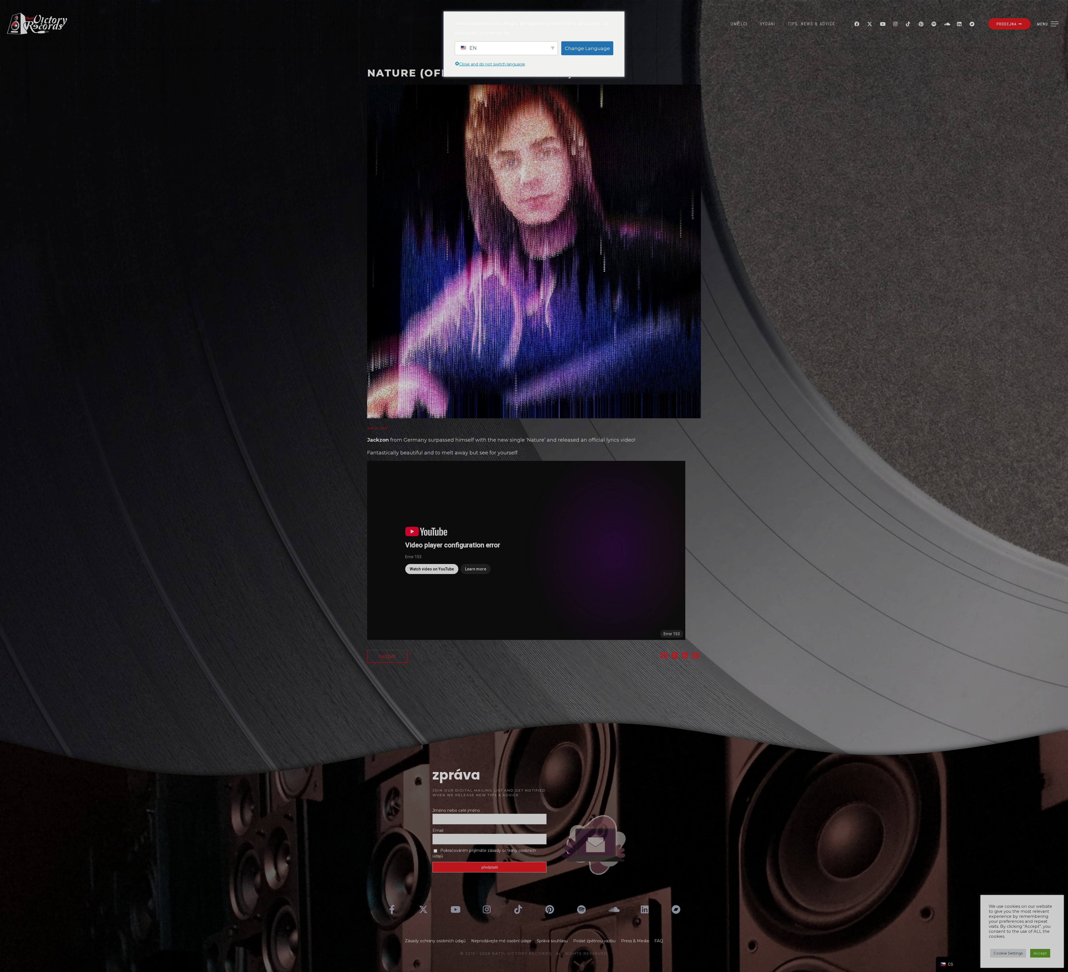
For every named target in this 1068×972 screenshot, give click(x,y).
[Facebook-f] (391, 909)
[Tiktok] (908, 24)
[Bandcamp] (972, 24)
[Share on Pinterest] (695, 656)
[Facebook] (857, 24)
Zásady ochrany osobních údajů (435, 940)
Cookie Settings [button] (1008, 953)
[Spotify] (934, 24)
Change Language (587, 48)
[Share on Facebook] (664, 656)
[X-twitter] (870, 24)
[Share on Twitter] (674, 656)
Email (437, 830)
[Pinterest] (921, 24)
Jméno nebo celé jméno (456, 810)
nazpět (387, 656)
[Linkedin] (959, 24)
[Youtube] (882, 24)
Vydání (767, 24)
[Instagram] (895, 24)
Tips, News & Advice (811, 24)
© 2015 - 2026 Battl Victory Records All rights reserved (534, 953)
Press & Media (635, 940)
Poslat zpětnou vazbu (594, 940)
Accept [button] (1040, 953)
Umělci (739, 24)
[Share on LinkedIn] (685, 656)
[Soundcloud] (946, 24)
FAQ (658, 940)
